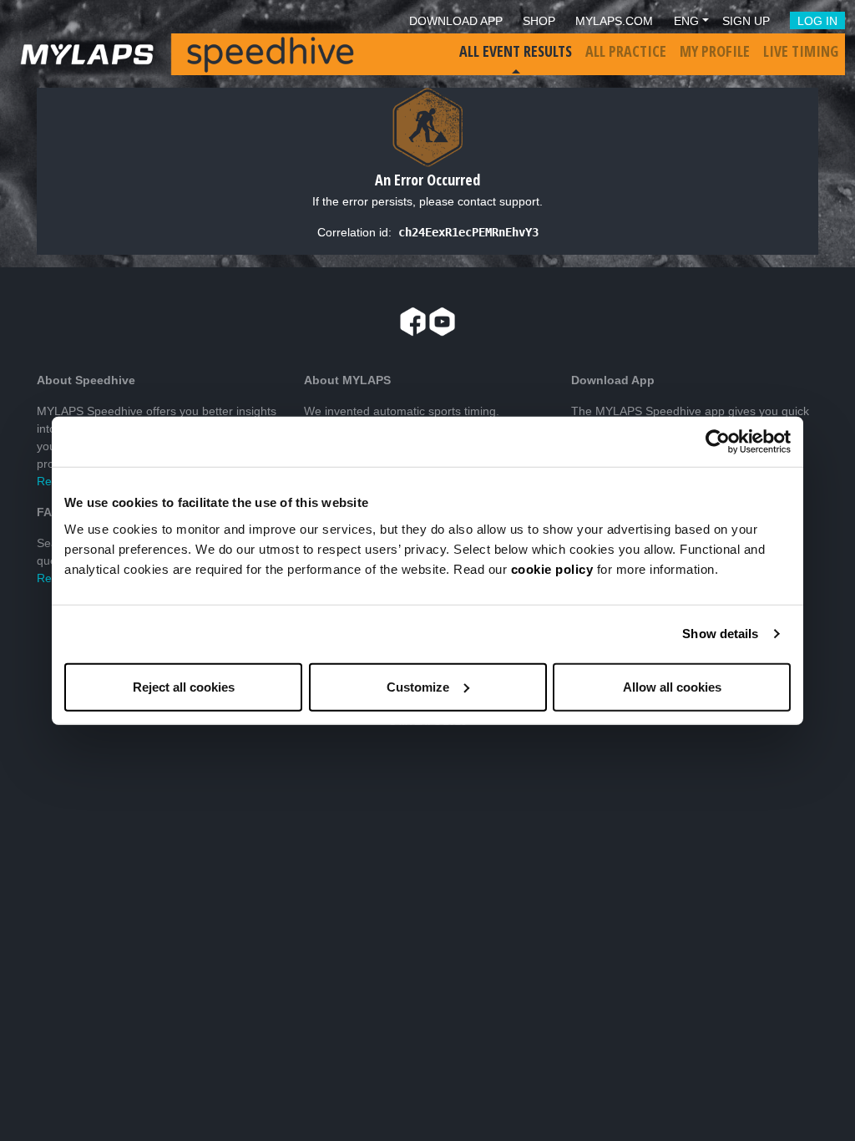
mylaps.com (614, 21)
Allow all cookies (672, 686)
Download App (456, 21)
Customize (418, 686)
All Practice (625, 51)
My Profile (715, 51)
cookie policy (552, 568)
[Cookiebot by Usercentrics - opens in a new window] (718, 441)
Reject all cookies (184, 686)
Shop (539, 21)
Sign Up (746, 21)
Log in (817, 21)
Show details (720, 633)
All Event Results (515, 51)
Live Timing (800, 51)
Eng (686, 21)
